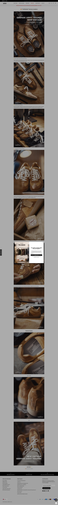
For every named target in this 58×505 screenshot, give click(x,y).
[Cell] (42, 242)
